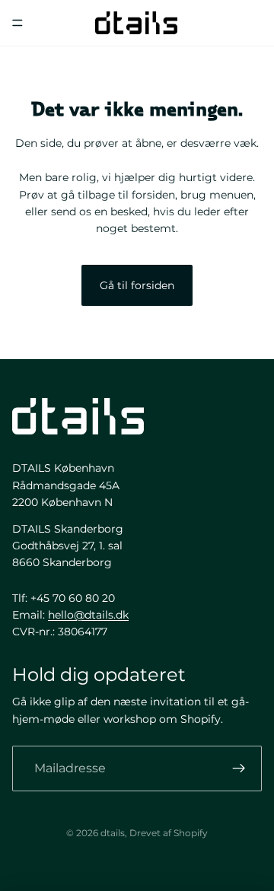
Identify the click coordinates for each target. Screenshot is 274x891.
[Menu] (17, 22)
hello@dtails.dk (88, 615)
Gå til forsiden (137, 285)
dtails (112, 832)
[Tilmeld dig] (239, 768)
